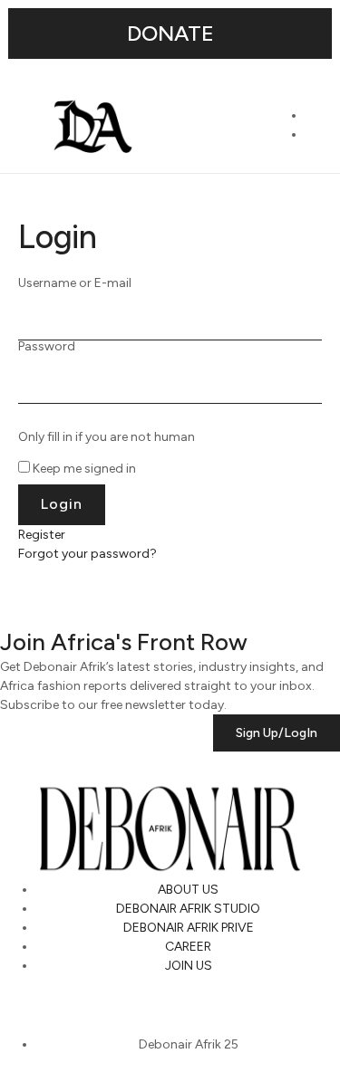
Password (46, 346)
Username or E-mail (74, 283)
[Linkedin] (118, 1006)
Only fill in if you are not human (106, 437)
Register (41, 534)
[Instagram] (22, 1006)
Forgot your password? (87, 553)
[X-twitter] (70, 1006)
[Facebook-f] (166, 1006)
